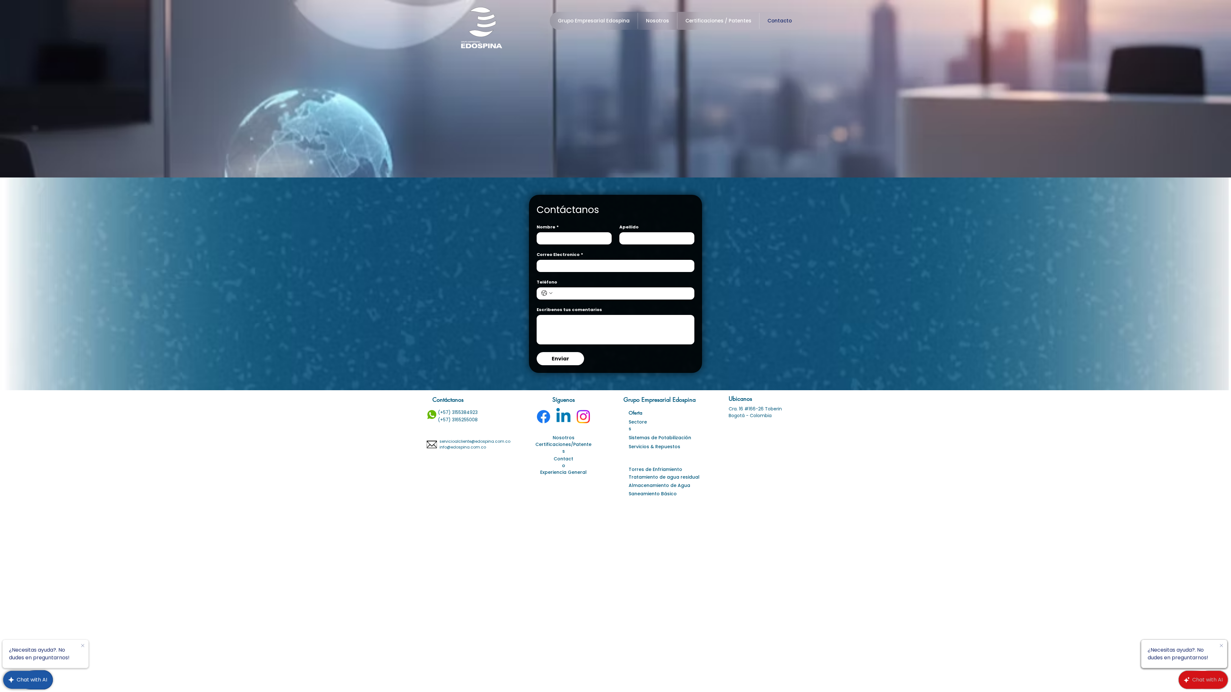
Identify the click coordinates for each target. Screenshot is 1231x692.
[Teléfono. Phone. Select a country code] (546, 293)
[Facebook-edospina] (543, 416)
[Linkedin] (563, 416)
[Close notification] (82, 646)
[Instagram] (583, 416)
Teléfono (547, 282)
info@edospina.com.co (463, 447)
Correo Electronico (560, 254)
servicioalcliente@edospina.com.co (475, 441)
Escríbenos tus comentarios (569, 309)
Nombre (548, 227)
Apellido (629, 227)
